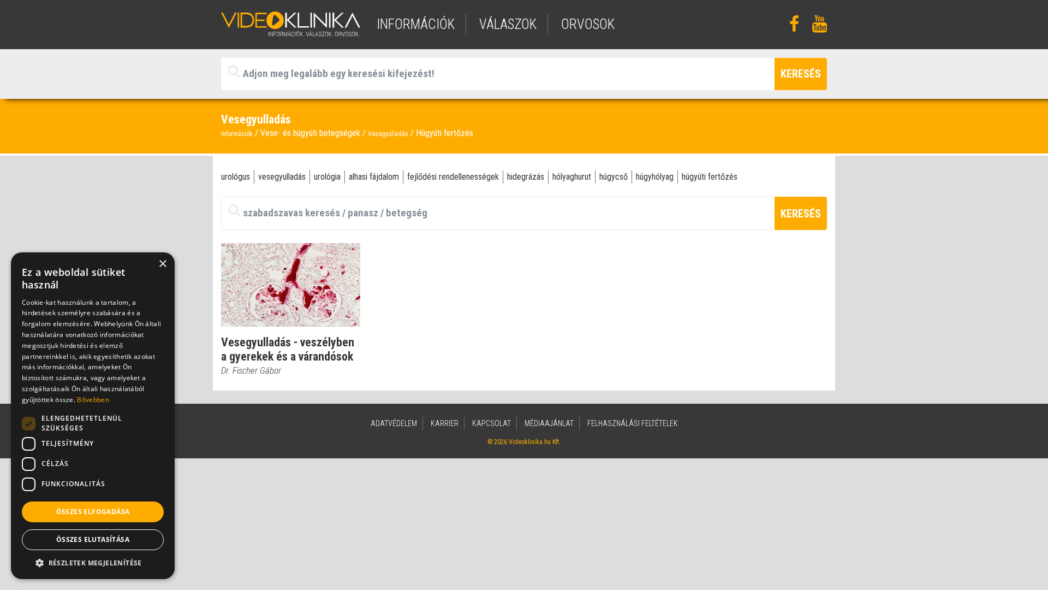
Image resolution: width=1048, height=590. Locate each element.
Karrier (444, 423)
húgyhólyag (655, 177)
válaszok (508, 24)
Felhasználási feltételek (632, 423)
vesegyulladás (282, 177)
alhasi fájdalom (374, 177)
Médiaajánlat (549, 423)
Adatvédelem (394, 423)
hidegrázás (525, 177)
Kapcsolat (491, 423)
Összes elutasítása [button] (92, 539)
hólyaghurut (571, 177)
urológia (327, 177)
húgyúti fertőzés (709, 177)
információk (416, 24)
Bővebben (93, 399)
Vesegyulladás (388, 134)
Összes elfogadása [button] (93, 511)
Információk (237, 134)
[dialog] (93, 415)
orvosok (588, 24)
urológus (235, 177)
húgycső (613, 177)
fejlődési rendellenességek (453, 177)
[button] (93, 562)
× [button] (162, 264)
